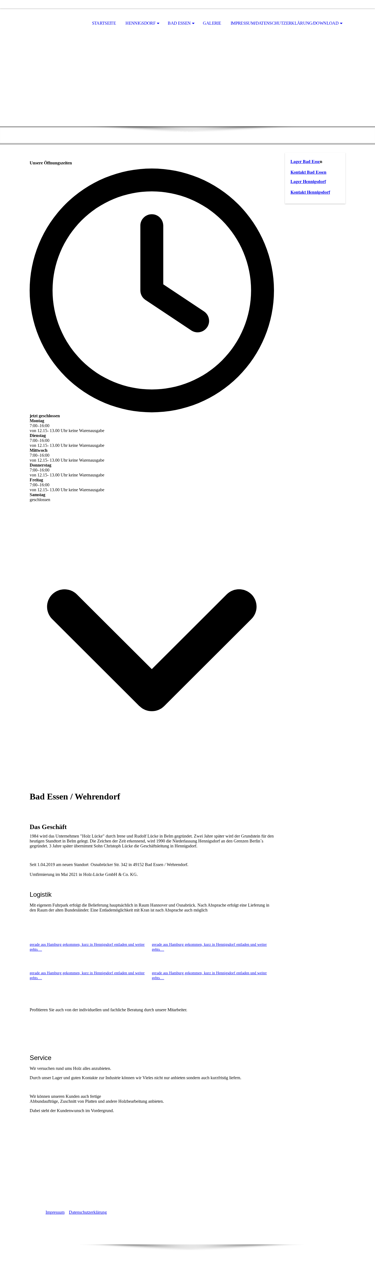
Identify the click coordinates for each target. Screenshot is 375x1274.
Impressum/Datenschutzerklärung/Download (284, 23)
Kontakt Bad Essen (308, 172)
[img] (57, 23)
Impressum (55, 1212)
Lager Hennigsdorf (308, 181)
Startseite (104, 23)
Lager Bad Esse (305, 161)
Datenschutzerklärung (88, 1212)
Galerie (212, 23)
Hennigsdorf (140, 23)
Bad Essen (179, 23)
